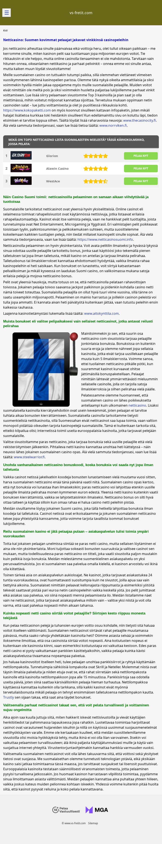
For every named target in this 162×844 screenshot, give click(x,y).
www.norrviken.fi (113, 125)
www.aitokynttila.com (101, 313)
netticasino (137, 405)
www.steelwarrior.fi (29, 457)
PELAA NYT (141, 156)
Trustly (8, 697)
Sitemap (93, 823)
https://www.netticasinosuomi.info (105, 239)
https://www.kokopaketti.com (27, 110)
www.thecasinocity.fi (139, 120)
